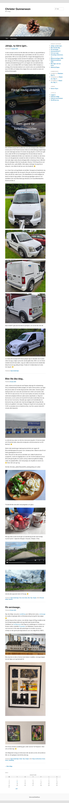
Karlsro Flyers (54, 88)
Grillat (6, 599)
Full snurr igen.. (55, 53)
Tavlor (6, 760)
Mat (29, 597)
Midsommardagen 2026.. (57, 58)
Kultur (26, 597)
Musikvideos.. (14, 38)
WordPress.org (55, 100)
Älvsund (42, 597)
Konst (43, 759)
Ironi (23, 597)
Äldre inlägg (8, 766)
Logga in (53, 95)
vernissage (42, 614)
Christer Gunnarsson (17, 9)
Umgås (34, 597)
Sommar (11, 599)
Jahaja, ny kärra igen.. (16, 45)
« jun (16, 788)
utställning (22, 614)
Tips (31, 597)
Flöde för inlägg (55, 96)
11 (17, 782)
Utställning (11, 760)
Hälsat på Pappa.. (55, 67)
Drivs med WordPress (34, 797)
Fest (20, 597)
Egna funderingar (15, 370)
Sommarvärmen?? (56, 51)
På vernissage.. (13, 607)
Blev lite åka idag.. (14, 378)
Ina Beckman (17, 624)
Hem (7, 38)
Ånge (33, 759)
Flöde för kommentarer (57, 98)
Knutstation (22, 626)
